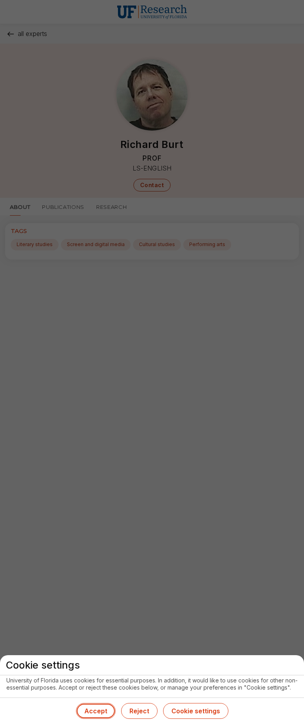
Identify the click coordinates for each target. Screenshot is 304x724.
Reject (139, 711)
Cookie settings (195, 711)
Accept (95, 711)
